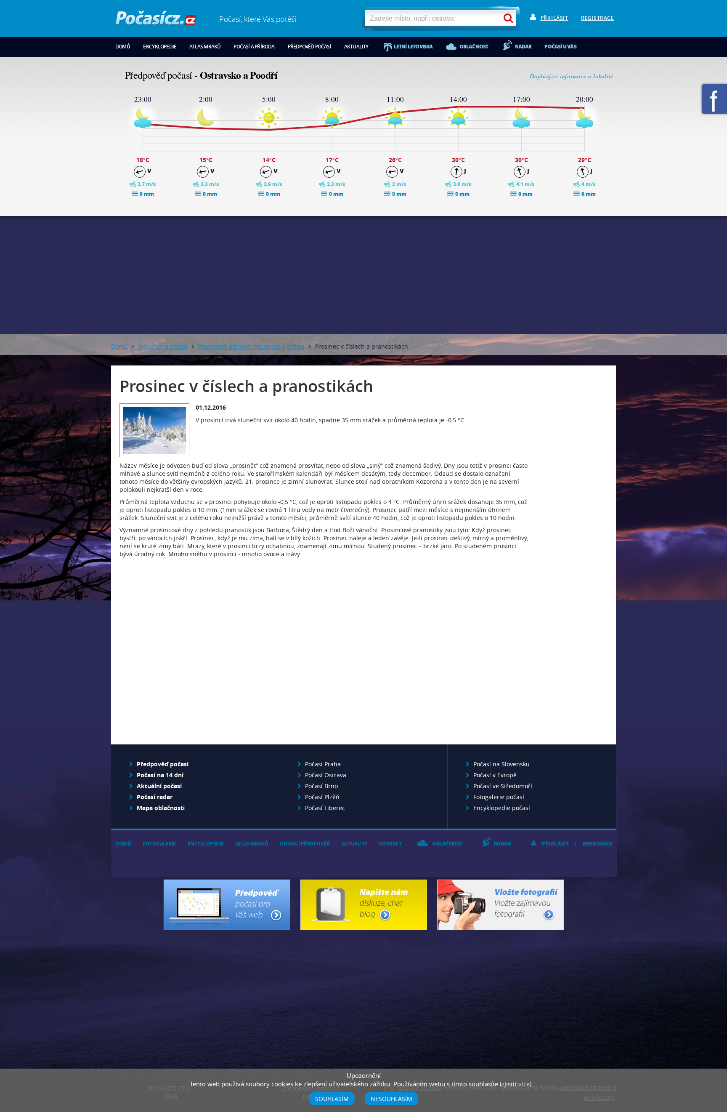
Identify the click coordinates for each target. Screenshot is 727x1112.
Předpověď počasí (309, 46)
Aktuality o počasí (163, 346)
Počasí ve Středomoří (502, 786)
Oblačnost (473, 46)
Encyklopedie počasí (501, 808)
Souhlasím (332, 1099)
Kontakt (390, 843)
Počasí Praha (323, 764)
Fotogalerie (159, 843)
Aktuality (356, 46)
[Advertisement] (363, 275)
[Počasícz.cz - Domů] (156, 21)
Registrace (597, 17)
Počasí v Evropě (495, 775)
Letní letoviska (413, 46)
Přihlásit (554, 17)
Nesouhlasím (391, 1099)
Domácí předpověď (305, 843)
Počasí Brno (321, 786)
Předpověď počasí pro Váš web (227, 905)
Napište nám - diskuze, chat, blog (363, 905)
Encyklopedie (159, 46)
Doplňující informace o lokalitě (571, 76)
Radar (523, 46)
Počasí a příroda (253, 46)
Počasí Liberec (325, 808)
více (524, 1084)
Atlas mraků (204, 46)
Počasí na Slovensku (501, 764)
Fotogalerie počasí (498, 797)
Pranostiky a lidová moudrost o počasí (251, 346)
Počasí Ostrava (325, 775)
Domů (122, 46)
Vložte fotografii (500, 905)
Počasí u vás (560, 46)
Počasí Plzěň (322, 797)
